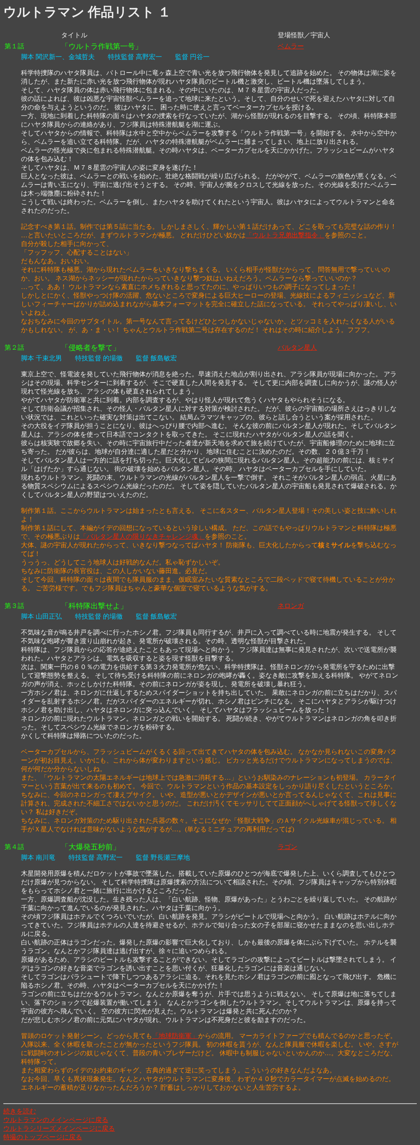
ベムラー (291, 46)
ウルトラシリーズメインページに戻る (59, 1128)
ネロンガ (291, 605)
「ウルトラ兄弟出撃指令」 (285, 235)
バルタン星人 (297, 347)
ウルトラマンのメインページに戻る (55, 1119)
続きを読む (19, 1111)
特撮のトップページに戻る (42, 1137)
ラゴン (287, 846)
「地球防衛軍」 (175, 1035)
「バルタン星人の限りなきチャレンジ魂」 (142, 536)
